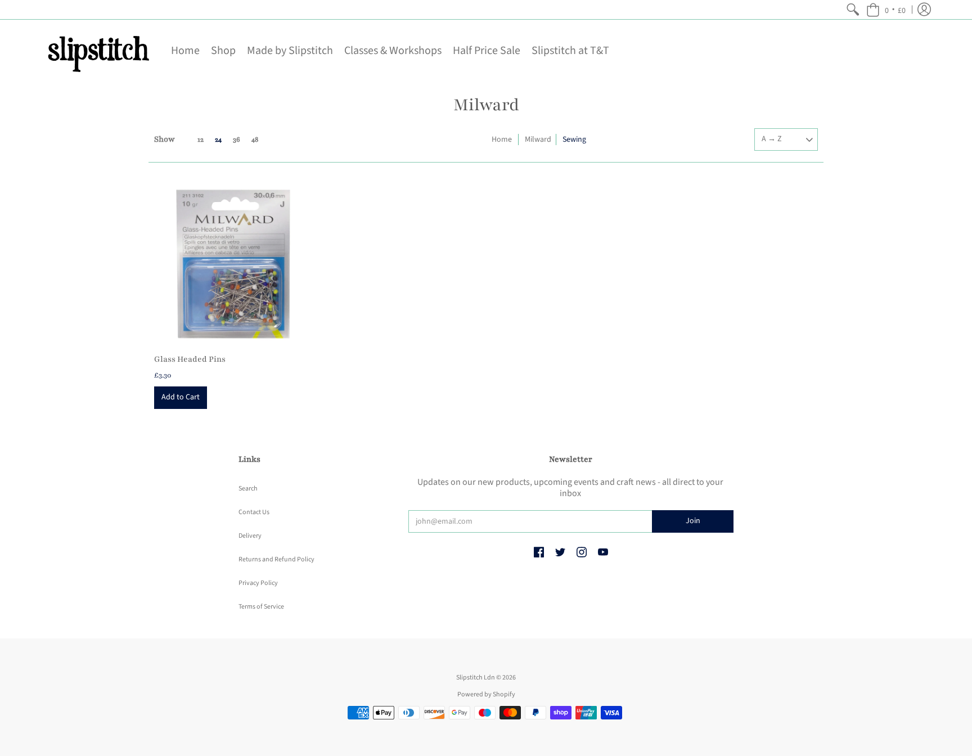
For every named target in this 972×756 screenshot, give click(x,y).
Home (502, 139)
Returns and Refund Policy (276, 559)
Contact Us (253, 512)
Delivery (250, 536)
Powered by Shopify (486, 694)
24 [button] (218, 139)
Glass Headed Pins (190, 359)
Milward (538, 139)
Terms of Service (261, 606)
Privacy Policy (258, 583)
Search (248, 488)
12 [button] (200, 139)
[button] (886, 9)
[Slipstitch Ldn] (98, 51)
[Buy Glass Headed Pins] (233, 264)
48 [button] (254, 139)
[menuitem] (853, 9)
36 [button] (236, 139)
